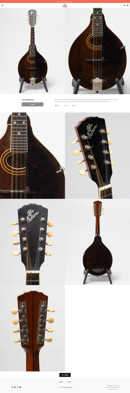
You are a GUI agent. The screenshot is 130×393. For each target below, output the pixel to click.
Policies (68, 382)
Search (61, 382)
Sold (32, 104)
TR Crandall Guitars (67, 387)
